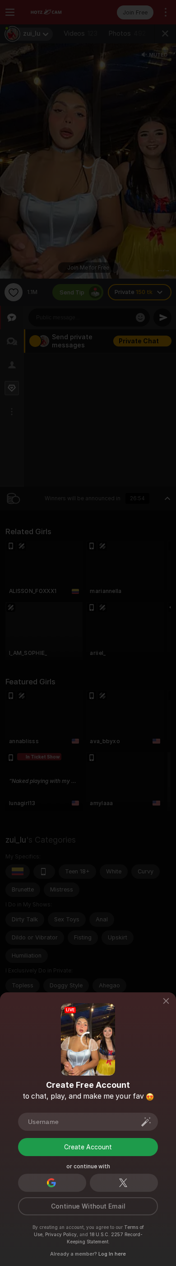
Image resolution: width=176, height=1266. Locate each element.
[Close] (166, 1001)
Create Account (88, 1147)
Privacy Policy (61, 1234)
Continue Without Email (88, 1206)
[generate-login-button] (146, 1121)
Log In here (112, 1254)
